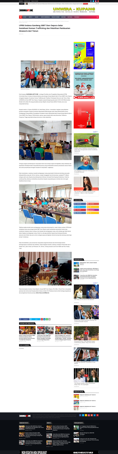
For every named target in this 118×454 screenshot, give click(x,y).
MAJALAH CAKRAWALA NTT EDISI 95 (87, 394)
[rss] (93, 207)
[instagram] (96, 1)
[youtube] (93, 204)
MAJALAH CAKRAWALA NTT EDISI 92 (87, 400)
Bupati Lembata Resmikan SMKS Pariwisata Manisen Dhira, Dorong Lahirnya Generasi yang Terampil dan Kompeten (27, 337)
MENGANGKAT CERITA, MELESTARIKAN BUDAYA (88, 263)
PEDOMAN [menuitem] (76, 17)
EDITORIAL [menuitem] (70, 17)
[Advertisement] (45, 46)
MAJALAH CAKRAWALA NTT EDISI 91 (87, 406)
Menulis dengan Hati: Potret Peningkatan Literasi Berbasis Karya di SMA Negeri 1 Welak (47, 3)
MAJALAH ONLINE (34, 1)
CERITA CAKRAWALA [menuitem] (45, 17)
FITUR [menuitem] (24, 17)
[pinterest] (98, 1)
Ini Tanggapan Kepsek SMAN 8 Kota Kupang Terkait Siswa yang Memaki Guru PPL (89, 427)
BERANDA (21, 1)
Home (20, 21)
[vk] (80, 213)
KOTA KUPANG (25, 21)
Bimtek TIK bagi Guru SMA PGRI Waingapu (87, 433)
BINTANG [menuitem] (63, 17)
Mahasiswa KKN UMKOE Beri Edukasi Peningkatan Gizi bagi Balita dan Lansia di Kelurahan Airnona (34, 427)
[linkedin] (94, 415)
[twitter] (93, 1)
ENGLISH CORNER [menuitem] (55, 17)
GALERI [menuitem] (36, 17)
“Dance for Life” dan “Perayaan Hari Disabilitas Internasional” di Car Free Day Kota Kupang (89, 440)
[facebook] (91, 1)
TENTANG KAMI (27, 1)
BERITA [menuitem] (30, 17)
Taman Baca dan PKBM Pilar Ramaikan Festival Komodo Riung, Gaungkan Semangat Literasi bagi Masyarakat (44, 337)
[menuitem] (20, 17)
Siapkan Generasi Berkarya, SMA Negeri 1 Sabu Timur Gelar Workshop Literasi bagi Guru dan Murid (89, 270)
